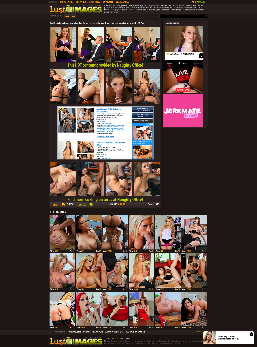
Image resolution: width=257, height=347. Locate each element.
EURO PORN (140, 332)
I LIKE (57, 204)
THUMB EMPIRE (66, 2)
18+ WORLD (81, 2)
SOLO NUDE (129, 332)
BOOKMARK (200, 2)
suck (67, 16)
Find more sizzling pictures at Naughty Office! (105, 199)
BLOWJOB (122, 204)
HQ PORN (99, 332)
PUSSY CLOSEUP (75, 332)
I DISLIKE (84, 204)
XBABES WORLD (122, 2)
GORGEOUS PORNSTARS (114, 332)
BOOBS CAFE (108, 2)
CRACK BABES (94, 2)
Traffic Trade (202, 332)
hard (73, 16)
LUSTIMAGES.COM (113, 339)
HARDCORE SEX (89, 332)
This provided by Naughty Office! (105, 65)
